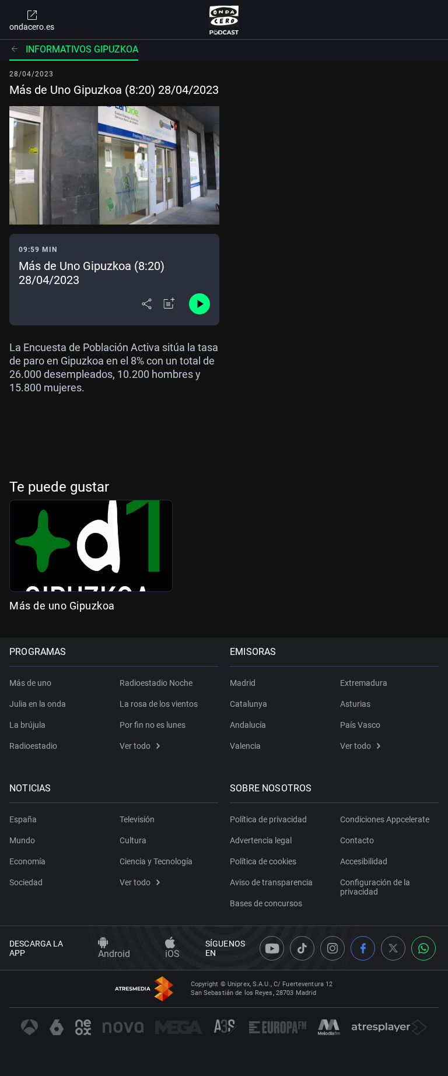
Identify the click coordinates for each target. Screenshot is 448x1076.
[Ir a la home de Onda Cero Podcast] (224, 20)
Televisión (137, 819)
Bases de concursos (266, 903)
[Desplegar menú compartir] (147, 304)
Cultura (133, 840)
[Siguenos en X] (393, 948)
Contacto (357, 840)
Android (114, 953)
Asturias (355, 704)
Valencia (245, 746)
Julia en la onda (37, 704)
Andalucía (248, 725)
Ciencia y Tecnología (156, 861)
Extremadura (363, 683)
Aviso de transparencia (271, 882)
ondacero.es (31, 26)
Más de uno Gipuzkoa (62, 606)
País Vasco (360, 725)
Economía (27, 861)
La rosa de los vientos (159, 704)
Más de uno (30, 683)
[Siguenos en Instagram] (332, 948)
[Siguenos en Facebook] (363, 948)
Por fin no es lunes (153, 725)
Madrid (243, 683)
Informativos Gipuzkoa (82, 49)
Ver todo (135, 746)
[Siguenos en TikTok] (302, 948)
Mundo (22, 840)
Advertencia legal (261, 840)
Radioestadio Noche (156, 683)
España (23, 819)
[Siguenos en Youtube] (272, 948)
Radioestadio (33, 746)
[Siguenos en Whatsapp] (423, 948)
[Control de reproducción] (199, 303)
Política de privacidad (268, 819)
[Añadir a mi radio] (169, 304)
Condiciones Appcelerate (384, 819)
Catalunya (248, 704)
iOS (172, 953)
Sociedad (26, 882)
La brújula (27, 725)
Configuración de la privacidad (375, 887)
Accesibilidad (363, 861)
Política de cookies (263, 861)
